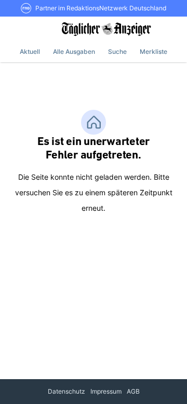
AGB (133, 391)
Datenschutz (66, 391)
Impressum (106, 391)
